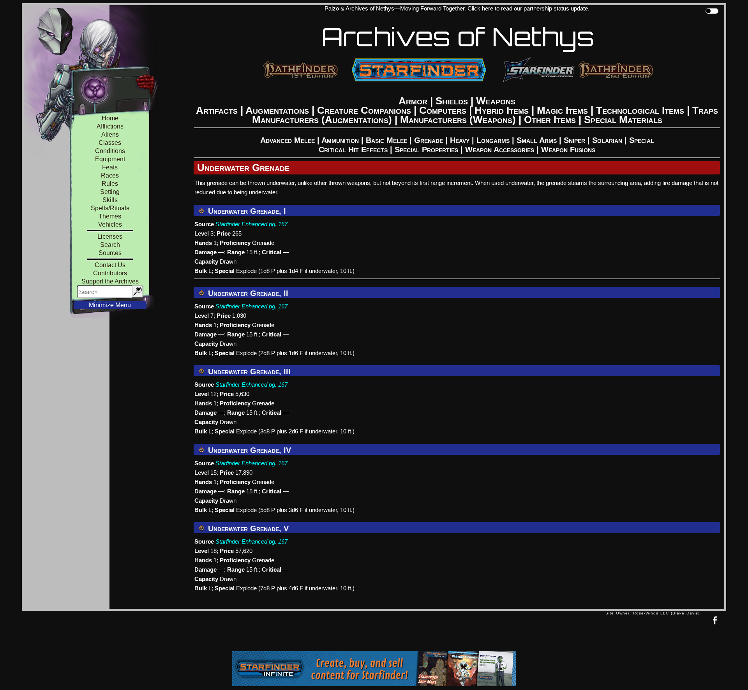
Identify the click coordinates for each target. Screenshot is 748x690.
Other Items (550, 119)
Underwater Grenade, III (248, 371)
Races (110, 175)
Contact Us (110, 265)
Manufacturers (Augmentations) (322, 119)
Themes (110, 216)
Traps (705, 110)
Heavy (459, 140)
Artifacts (217, 110)
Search (110, 244)
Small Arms (537, 140)
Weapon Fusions (568, 149)
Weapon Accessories (499, 149)
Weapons (495, 101)
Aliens (110, 134)
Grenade (428, 140)
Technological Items (640, 110)
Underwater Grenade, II (247, 293)
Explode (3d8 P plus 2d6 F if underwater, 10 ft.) (295, 431)
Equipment (110, 159)
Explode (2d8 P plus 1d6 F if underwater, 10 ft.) (295, 353)
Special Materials (623, 119)
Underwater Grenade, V (247, 528)
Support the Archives (110, 281)
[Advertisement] (313, 632)
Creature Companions (364, 110)
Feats (110, 167)
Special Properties (426, 149)
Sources (110, 253)
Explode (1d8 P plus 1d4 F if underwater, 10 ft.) (295, 271)
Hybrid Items (502, 110)
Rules (110, 183)
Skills (110, 200)
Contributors (110, 273)
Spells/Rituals (110, 208)
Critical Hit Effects (353, 149)
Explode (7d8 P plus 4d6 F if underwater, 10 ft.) (295, 588)
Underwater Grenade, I (246, 211)
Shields (452, 101)
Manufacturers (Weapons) (458, 119)
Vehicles (110, 224)
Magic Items (562, 110)
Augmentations (277, 110)
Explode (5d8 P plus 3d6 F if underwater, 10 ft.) (295, 510)
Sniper (574, 140)
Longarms (493, 140)
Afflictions (110, 126)
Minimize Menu (110, 305)
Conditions (110, 151)
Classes (110, 142)
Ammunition (340, 140)
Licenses (109, 236)
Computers (442, 110)
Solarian (607, 140)
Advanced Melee (287, 140)
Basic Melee (386, 140)
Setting (110, 191)
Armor (413, 101)
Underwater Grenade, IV (248, 450)
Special (641, 140)
